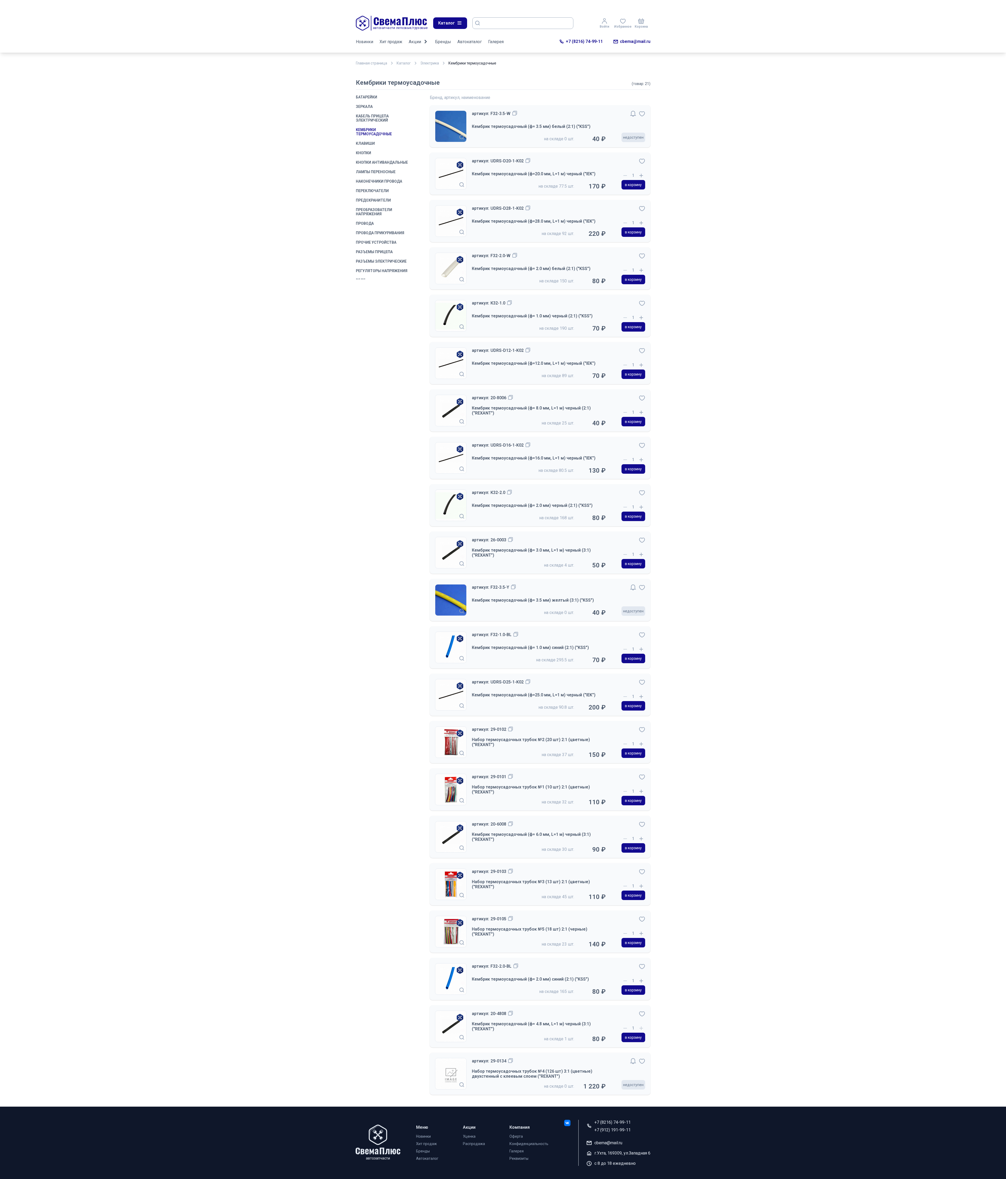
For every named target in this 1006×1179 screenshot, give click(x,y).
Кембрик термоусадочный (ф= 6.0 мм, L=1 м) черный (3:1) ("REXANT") (531, 837)
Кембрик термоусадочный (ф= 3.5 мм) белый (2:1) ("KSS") (531, 126)
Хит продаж (391, 41)
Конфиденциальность (528, 1144)
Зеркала (364, 106)
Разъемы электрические (381, 261)
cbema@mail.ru (635, 41)
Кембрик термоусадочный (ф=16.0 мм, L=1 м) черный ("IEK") (533, 458)
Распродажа (474, 1144)
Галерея (496, 41)
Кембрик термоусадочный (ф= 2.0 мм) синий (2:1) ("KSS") (530, 979)
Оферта (516, 1136)
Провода (365, 223)
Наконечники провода (379, 181)
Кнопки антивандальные (382, 162)
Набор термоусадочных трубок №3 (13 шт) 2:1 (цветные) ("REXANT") (531, 884)
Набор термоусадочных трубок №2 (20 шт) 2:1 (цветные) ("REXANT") (531, 742)
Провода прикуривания (380, 233)
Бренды (443, 41)
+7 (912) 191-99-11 (612, 1129)
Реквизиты (518, 1158)
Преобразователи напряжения (374, 212)
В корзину (633, 185)
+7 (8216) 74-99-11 (584, 41)
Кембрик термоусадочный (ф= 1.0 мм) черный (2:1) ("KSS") (532, 315)
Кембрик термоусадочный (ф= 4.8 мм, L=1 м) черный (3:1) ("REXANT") (531, 1026)
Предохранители (373, 200)
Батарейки (366, 97)
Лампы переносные (376, 172)
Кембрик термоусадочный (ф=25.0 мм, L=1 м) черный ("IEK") (533, 694)
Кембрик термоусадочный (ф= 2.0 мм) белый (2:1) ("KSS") (531, 268)
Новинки (364, 41)
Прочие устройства (376, 242)
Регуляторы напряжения (381, 271)
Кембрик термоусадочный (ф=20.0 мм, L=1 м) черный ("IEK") (533, 173)
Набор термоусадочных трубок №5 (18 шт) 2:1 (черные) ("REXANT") (529, 932)
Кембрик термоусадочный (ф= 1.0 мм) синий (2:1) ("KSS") (530, 647)
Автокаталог (469, 41)
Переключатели (372, 191)
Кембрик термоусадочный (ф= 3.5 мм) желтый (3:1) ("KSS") (533, 600)
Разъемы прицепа (374, 252)
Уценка (469, 1136)
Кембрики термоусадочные (374, 132)
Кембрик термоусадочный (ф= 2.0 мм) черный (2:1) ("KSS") (532, 505)
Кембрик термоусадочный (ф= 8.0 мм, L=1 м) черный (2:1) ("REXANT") (531, 411)
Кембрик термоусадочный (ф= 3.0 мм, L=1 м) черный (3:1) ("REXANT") (531, 553)
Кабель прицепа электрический (372, 118)
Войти (604, 26)
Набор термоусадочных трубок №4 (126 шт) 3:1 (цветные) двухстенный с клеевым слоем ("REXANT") (532, 1074)
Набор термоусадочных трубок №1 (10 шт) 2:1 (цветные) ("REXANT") (531, 790)
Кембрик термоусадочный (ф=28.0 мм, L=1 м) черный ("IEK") (533, 221)
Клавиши (365, 143)
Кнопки (363, 153)
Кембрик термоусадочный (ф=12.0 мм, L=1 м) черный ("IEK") (533, 363)
